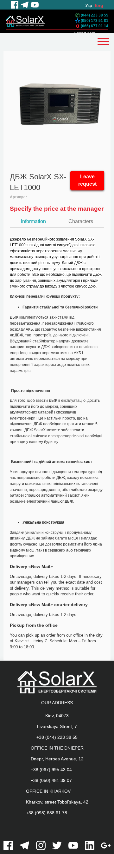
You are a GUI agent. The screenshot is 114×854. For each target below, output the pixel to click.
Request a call (84, 32)
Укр (88, 5)
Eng (99, 5)
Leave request (87, 180)
